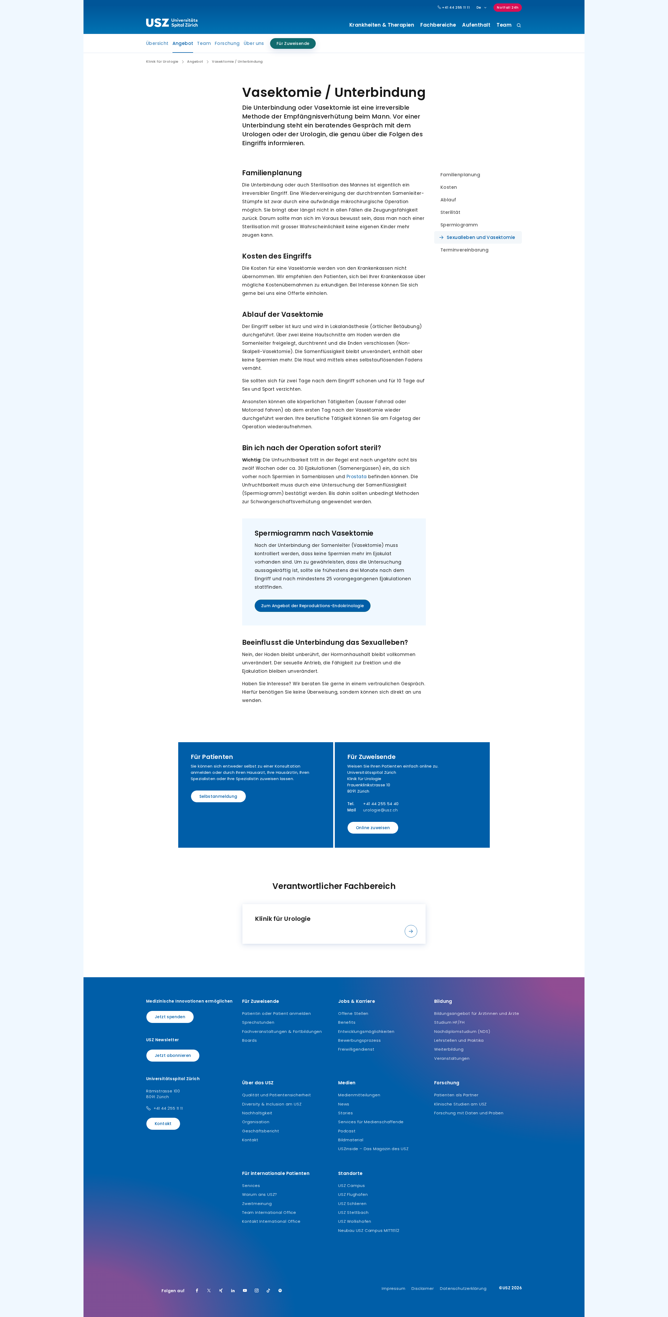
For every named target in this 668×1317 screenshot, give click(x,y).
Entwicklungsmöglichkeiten (366, 1031)
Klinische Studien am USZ (460, 1104)
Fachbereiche (438, 25)
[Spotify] (280, 1291)
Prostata (357, 476)
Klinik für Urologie (162, 61)
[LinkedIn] (233, 1291)
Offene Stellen (353, 1013)
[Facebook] (197, 1291)
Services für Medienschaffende (371, 1122)
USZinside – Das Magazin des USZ (373, 1148)
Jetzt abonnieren (173, 1055)
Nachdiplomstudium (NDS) (462, 1031)
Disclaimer (422, 1288)
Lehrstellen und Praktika (459, 1040)
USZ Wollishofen (354, 1221)
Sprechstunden (258, 1022)
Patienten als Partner (456, 1095)
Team (504, 25)
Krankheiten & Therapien (381, 25)
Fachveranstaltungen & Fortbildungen (282, 1031)
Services (251, 1185)
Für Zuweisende (293, 43)
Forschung (227, 43)
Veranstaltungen (452, 1058)
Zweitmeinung (257, 1203)
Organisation (256, 1122)
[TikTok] (268, 1291)
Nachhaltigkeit (257, 1113)
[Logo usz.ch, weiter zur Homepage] (172, 23)
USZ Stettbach (353, 1212)
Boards (249, 1040)
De (478, 7)
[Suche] (519, 25)
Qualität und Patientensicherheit (276, 1095)
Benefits (346, 1022)
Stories (345, 1113)
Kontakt (163, 1123)
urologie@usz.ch (380, 810)
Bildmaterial (350, 1140)
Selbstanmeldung (218, 796)
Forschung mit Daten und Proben (469, 1113)
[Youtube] (245, 1291)
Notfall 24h (507, 7)
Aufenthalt (476, 25)
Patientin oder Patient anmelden (276, 1013)
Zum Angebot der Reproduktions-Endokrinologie (312, 605)
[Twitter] (209, 1291)
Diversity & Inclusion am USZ (271, 1104)
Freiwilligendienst (356, 1049)
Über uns (254, 43)
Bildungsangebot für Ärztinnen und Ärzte (476, 1013)
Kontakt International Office (271, 1221)
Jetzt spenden (170, 1017)
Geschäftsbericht (260, 1131)
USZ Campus (351, 1185)
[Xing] (221, 1291)
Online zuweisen (373, 827)
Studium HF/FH (449, 1022)
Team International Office (269, 1212)
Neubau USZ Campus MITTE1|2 (368, 1230)
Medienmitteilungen (359, 1095)
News (343, 1104)
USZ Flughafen (353, 1194)
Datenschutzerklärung (463, 1288)
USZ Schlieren (352, 1203)
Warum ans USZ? (259, 1194)
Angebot (182, 45)
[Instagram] (257, 1291)
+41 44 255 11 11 (455, 7)
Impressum (393, 1288)
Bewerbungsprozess (359, 1040)
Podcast (347, 1131)
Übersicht (157, 43)
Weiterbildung (448, 1049)
